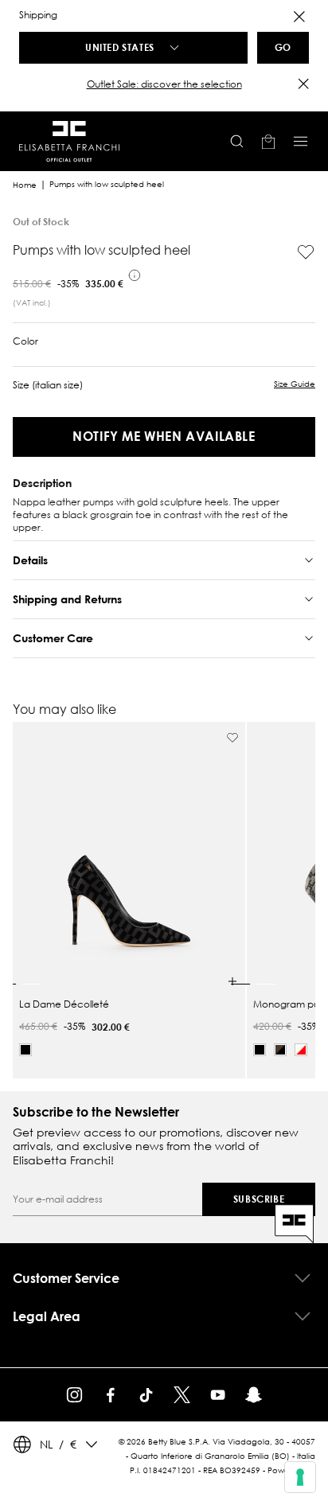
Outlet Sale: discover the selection (164, 84)
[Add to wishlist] (305, 252)
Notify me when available (163, 435)
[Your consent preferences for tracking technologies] (300, 1477)
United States (119, 47)
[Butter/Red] (301, 1049)
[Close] (299, 16)
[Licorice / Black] (280, 1049)
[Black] (25, 1049)
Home (25, 185)
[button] (164, 84)
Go (283, 47)
